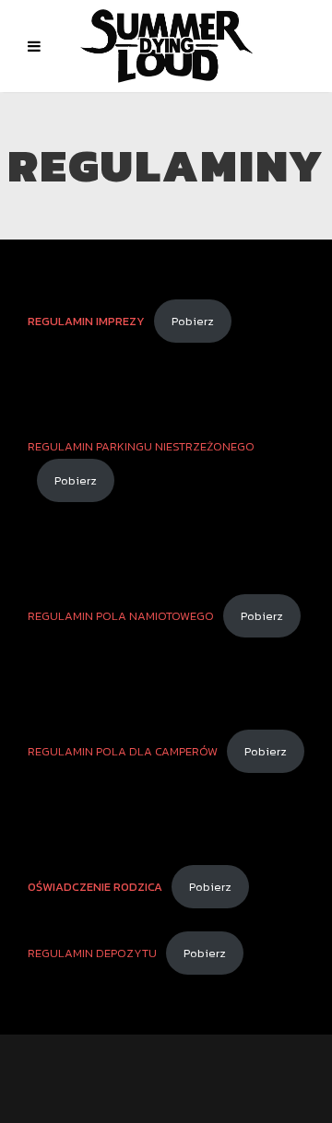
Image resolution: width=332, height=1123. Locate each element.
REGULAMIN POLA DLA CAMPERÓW (123, 751)
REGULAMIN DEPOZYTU (92, 953)
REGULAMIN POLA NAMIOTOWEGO (121, 616)
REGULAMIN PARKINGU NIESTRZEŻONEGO (141, 446)
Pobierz (193, 321)
